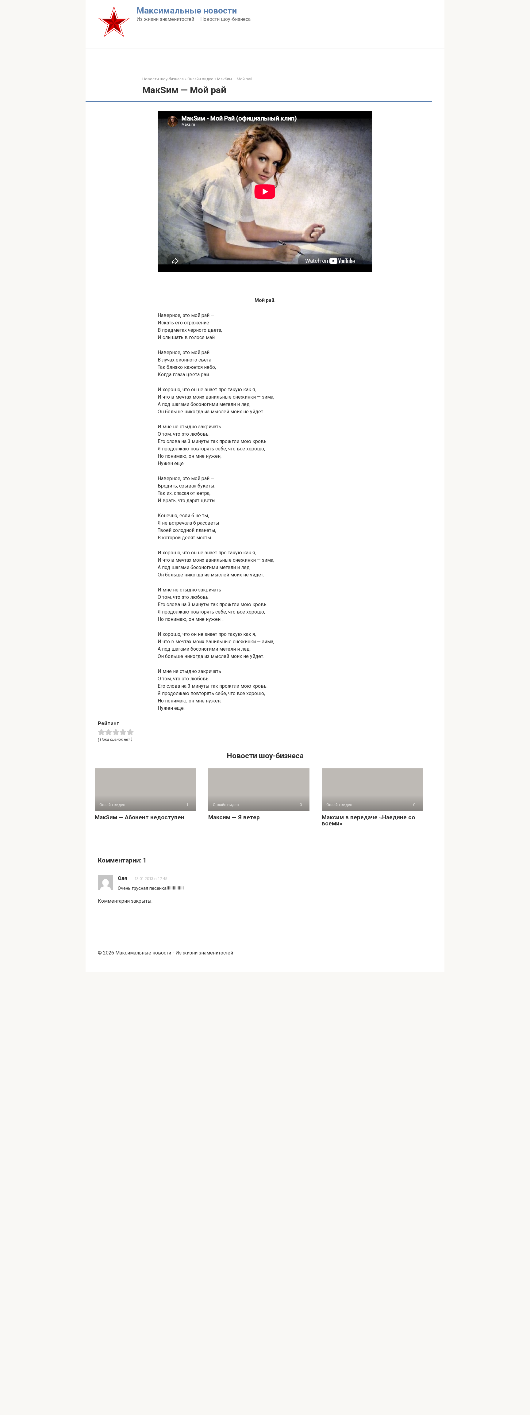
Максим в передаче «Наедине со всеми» (368, 820)
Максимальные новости (186, 11)
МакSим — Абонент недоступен (139, 817)
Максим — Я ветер (234, 817)
